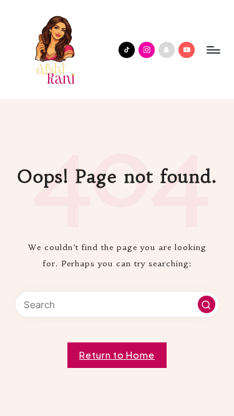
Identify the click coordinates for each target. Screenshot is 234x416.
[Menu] (213, 49)
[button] (206, 304)
